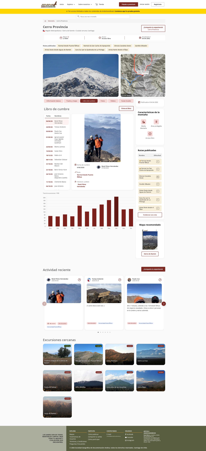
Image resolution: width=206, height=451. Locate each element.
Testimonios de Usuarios (75, 438)
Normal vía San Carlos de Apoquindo (97, 46)
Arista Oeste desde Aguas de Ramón (58, 50)
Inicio (62, 4)
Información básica (54, 101)
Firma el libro (126, 108)
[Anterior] (44, 304)
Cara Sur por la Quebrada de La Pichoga (89, 50)
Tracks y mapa (71, 101)
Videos (113, 101)
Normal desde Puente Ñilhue (68, 46)
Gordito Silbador (141, 46)
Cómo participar (94, 439)
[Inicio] (45, 21)
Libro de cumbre (89, 101)
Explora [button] (70, 4)
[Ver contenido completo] (79, 279)
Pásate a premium (128, 4)
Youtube (130, 437)
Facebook (129, 434)
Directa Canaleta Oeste (122, 46)
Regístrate (157, 4)
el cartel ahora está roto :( (96, 306)
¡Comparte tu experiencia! (153, 28)
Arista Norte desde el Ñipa (118, 50)
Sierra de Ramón (150, 254)
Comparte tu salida (95, 437)
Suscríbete (147, 435)
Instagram (130, 440)
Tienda (101, 4)
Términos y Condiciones (78, 441)
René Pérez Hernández (81, 185)
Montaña (51, 21)
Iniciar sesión (144, 4)
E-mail (109, 434)
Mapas (72, 434)
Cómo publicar (93, 434)
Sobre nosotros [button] (84, 4)
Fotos (103, 101)
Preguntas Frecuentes (77, 444)
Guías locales (126, 101)
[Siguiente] (164, 304)
